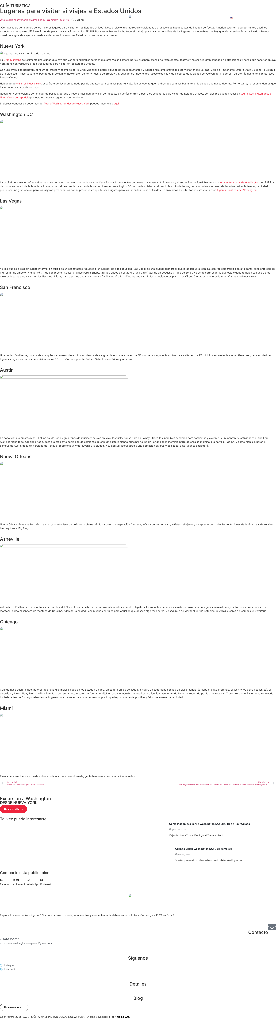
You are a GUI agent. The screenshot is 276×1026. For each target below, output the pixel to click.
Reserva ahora (12, 1007)
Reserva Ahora (13, 809)
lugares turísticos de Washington (239, 182)
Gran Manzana (12, 59)
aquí (116, 103)
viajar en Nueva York (28, 83)
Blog (138, 998)
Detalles (138, 984)
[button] (6, 882)
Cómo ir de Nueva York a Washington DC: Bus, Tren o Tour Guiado (209, 823)
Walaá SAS (123, 1016)
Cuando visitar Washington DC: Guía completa (203, 848)
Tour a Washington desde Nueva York (66, 103)
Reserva (253, 18)
